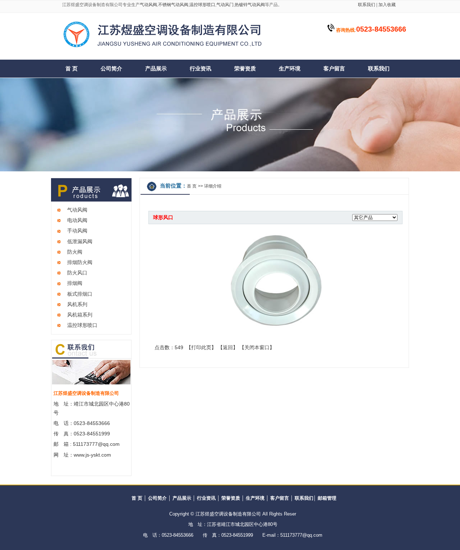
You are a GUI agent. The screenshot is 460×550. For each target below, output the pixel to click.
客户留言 (334, 68)
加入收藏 (386, 4)
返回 (228, 347)
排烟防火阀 (79, 262)
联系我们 (366, 4)
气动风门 (225, 4)
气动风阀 (148, 4)
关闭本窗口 (257, 347)
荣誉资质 (245, 68)
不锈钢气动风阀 (173, 4)
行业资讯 (200, 68)
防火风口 (77, 273)
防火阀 (74, 252)
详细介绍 (212, 186)
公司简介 (111, 68)
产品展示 (156, 68)
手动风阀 (77, 231)
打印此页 (201, 347)
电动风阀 (77, 220)
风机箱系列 (79, 315)
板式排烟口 (79, 294)
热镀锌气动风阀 (250, 4)
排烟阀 (74, 283)
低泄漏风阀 (79, 241)
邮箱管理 (327, 498)
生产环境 (289, 68)
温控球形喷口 (202, 4)
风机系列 (77, 304)
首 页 (71, 68)
